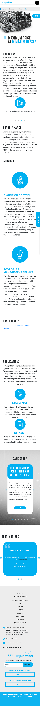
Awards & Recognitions (20, 600)
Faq (20, 603)
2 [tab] (19, 119)
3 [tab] (21, 119)
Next (33, 490)
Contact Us (20, 619)
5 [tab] (24, 518)
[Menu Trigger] (37, 3)
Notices (20, 613)
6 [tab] (27, 518)
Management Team (20, 597)
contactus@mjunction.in (13, 643)
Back (37, 16)
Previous (1, 558)
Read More (20, 508)
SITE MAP (33, 694)
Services (11, 9)
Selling (20, 9)
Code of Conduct (20, 623)
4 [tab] (24, 119)
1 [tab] (16, 119)
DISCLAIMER (24, 694)
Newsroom (20, 616)
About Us (20, 593)
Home (4, 9)
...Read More (22, 559)
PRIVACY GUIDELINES (10, 694)
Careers (20, 606)
